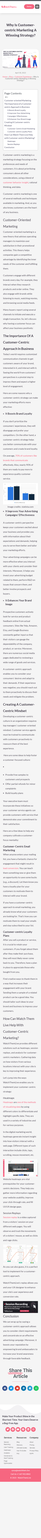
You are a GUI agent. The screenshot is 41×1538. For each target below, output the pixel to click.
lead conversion (10, 868)
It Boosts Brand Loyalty (16, 110)
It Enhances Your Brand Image (19, 119)
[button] (37, 6)
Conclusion (9, 147)
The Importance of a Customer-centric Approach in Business (18, 105)
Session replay (10, 1217)
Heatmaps (11, 141)
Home (5, 77)
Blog (11, 77)
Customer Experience (23, 77)
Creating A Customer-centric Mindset (17, 124)
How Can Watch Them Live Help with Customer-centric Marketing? (19, 136)
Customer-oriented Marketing (17, 100)
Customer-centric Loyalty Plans (19, 131)
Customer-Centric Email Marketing (21, 128)
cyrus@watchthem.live (21, 1470)
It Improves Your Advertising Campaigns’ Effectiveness (18, 114)
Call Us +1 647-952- (18, 1474)
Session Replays (13, 144)
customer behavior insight (15, 182)
